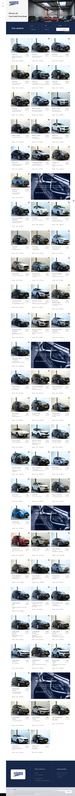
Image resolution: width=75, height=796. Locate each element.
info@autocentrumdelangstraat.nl (43, 780)
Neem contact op (40, 193)
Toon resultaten (63, 29)
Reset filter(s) (67, 31)
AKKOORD (68, 791)
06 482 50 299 (39, 778)
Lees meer (32, 793)
